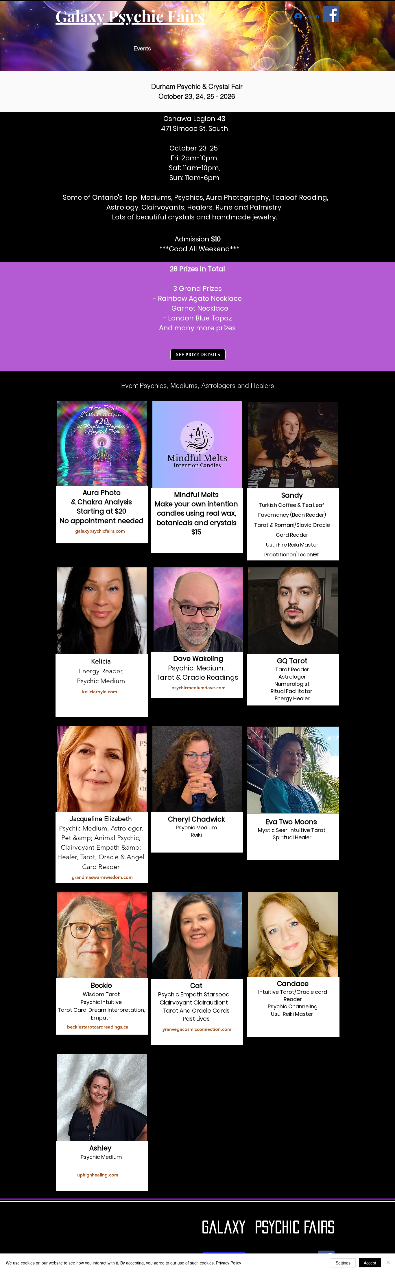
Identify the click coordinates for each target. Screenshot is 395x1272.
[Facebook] (331, 14)
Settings (343, 1263)
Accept (370, 1263)
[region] (102, 475)
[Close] (388, 1262)
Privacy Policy (228, 1263)
